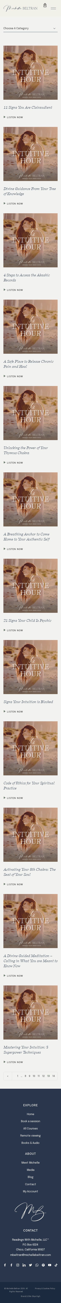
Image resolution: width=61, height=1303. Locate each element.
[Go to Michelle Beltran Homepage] (20, 8)
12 (43, 1076)
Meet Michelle (30, 1162)
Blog (30, 1177)
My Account (30, 1191)
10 (34, 1076)
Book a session (30, 1121)
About (30, 1153)
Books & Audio (30, 1143)
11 (39, 1076)
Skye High (36, 1296)
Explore (30, 1105)
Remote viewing (30, 1135)
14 (53, 1076)
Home (30, 1114)
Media (30, 1170)
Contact (30, 1184)
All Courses (30, 1128)
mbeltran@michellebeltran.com (30, 1255)
